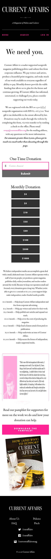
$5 (25, 203)
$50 (25, 230)
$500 (25, 249)
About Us (14, 519)
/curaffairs (27, 529)
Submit (25, 173)
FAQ (14, 523)
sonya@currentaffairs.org (15, 130)
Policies (37, 519)
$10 (25, 212)
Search (24, 35)
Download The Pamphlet (25, 429)
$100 (25, 240)
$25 (25, 221)
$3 (25, 194)
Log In (45, 35)
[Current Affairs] (25, 9)
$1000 (25, 258)
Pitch (37, 523)
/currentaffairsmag (27, 541)
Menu (5, 35)
